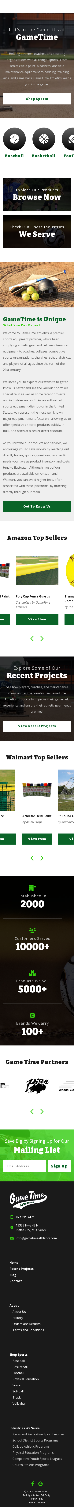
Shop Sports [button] (37, 99)
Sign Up (59, 1166)
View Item (37, 619)
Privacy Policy (37, 1498)
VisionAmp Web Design (41, 1495)
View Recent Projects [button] (37, 726)
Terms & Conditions (37, 1502)
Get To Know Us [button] (37, 506)
